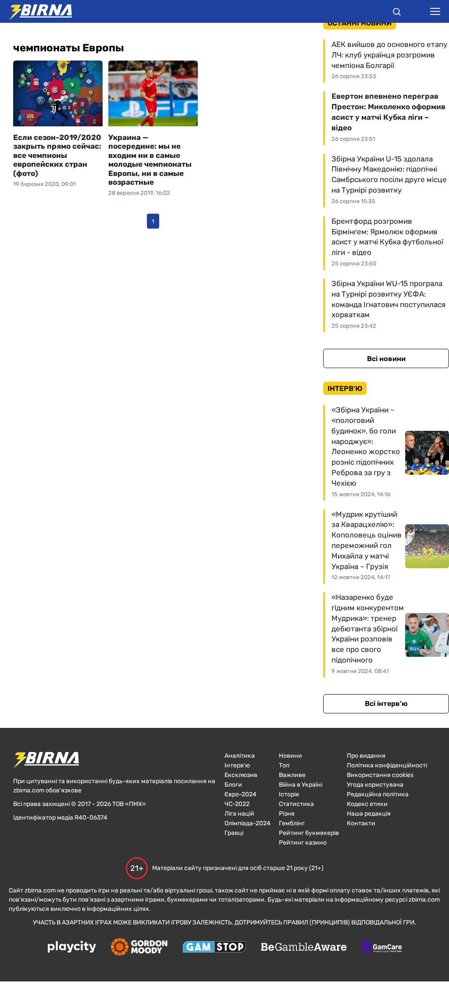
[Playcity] (72, 947)
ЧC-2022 (236, 804)
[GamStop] (214, 947)
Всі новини (386, 359)
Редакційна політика (378, 794)
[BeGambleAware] (304, 947)
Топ (284, 765)
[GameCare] (382, 947)
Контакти (361, 823)
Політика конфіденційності (387, 765)
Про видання (366, 755)
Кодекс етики (367, 804)
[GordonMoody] (139, 947)
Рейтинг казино (303, 842)
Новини (290, 755)
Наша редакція (369, 813)
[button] (397, 13)
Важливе (292, 775)
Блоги (233, 784)
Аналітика (239, 755)
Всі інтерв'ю (386, 703)
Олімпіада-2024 (247, 823)
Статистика (296, 804)
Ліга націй (239, 813)
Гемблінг (292, 823)
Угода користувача (375, 784)
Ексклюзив (240, 775)
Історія (289, 794)
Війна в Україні (300, 784)
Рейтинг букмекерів (309, 833)
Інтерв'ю (237, 765)
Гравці (233, 833)
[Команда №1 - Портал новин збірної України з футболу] (36, 11)
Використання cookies (380, 775)
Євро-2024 (240, 794)
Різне (287, 813)
